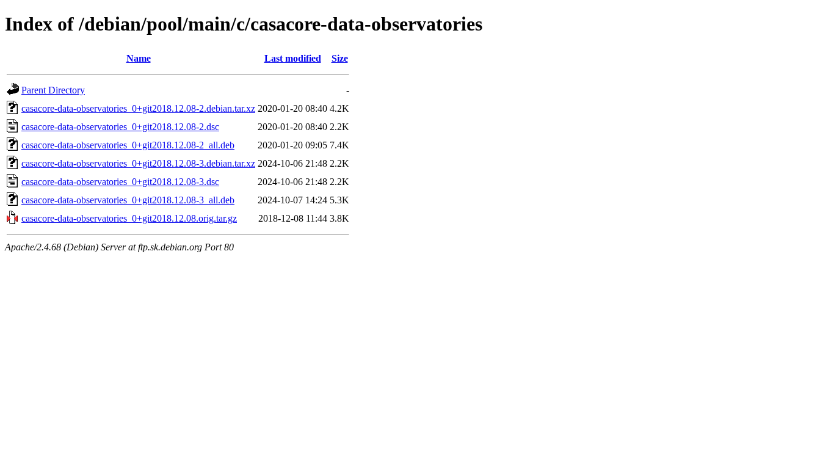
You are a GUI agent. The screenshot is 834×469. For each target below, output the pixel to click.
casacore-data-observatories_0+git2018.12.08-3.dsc (120, 181)
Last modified (292, 58)
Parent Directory (53, 90)
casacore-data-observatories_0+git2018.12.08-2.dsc (120, 127)
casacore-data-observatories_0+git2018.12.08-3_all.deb (127, 200)
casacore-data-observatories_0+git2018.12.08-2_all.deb (127, 145)
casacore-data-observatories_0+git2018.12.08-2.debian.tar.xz (138, 108)
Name (138, 58)
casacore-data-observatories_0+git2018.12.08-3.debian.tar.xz (138, 163)
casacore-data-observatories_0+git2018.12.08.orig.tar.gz (129, 218)
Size (340, 58)
